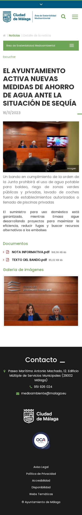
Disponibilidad (41, 487)
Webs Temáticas (41, 494)
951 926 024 (43, 386)
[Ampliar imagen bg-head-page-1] (41, 301)
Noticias (14, 35)
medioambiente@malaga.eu (43, 393)
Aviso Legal (41, 467)
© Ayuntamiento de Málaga (41, 502)
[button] (41, 4)
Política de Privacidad (41, 474)
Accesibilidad (41, 481)
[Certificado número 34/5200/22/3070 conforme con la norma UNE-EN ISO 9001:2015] (41, 440)
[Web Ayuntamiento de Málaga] (41, 416)
